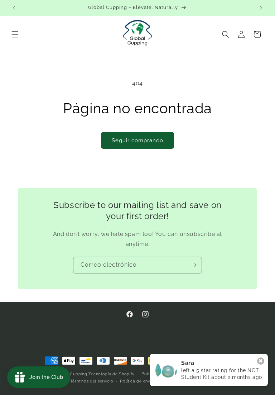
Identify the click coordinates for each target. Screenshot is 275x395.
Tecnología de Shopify (111, 374)
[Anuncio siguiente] (261, 8)
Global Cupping (71, 374)
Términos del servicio (92, 381)
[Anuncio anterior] (14, 8)
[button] (15, 34)
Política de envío (137, 381)
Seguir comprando (137, 140)
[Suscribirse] (194, 265)
